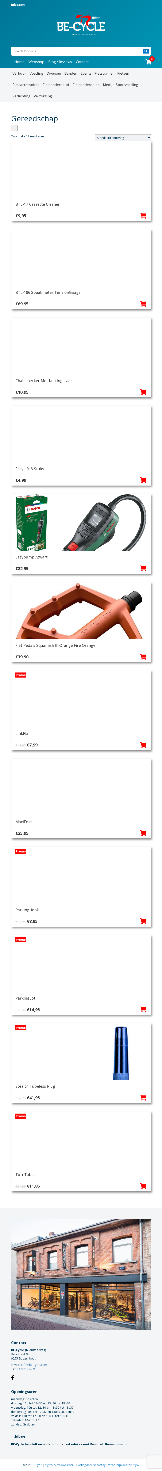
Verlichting (21, 96)
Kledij (107, 84)
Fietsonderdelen (86, 84)
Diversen (54, 73)
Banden (70, 73)
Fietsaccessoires (25, 84)
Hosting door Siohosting (91, 1465)
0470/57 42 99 (26, 1369)
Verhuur (19, 73)
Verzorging (43, 96)
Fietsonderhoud (56, 84)
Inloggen (18, 5)
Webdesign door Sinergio (123, 1465)
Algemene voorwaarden (59, 1465)
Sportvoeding (127, 84)
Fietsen (123, 73)
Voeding (36, 73)
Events (86, 73)
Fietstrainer (104, 73)
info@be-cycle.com (34, 1365)
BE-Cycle (37, 1465)
